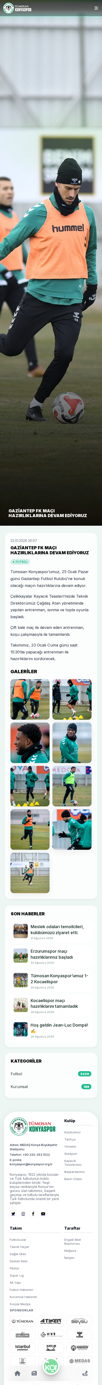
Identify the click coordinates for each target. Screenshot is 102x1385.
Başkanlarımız (74, 1172)
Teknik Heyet (19, 1247)
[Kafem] (51, 1348)
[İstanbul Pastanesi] (22, 1348)
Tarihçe (70, 1139)
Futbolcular (18, 1240)
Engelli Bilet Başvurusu (72, 1241)
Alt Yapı (15, 1282)
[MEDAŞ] (79, 1361)
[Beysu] (79, 1321)
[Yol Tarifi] (84, 1373)
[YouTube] (43, 1213)
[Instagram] (23, 1213)
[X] (13, 1213)
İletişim (69, 1258)
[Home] (17, 1373)
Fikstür (14, 1268)
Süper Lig (17, 1275)
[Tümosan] (22, 1321)
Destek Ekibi (19, 1261)
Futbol (22, 562)
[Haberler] (34, 1373)
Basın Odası (73, 1179)
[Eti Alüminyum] (51, 1334)
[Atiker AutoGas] (51, 1321)
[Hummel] (79, 1334)
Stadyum (70, 1154)
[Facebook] (33, 1213)
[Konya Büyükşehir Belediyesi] (22, 1361)
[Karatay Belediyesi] (79, 1348)
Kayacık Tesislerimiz (73, 1162)
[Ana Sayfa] (18, 8)
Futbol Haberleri (21, 1290)
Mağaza (70, 1251)
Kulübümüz (72, 1132)
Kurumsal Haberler (23, 1297)
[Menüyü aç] (96, 8)
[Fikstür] (68, 1373)
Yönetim (70, 1146)
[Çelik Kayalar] (22, 1334)
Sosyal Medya (20, 1304)
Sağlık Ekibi (18, 1254)
